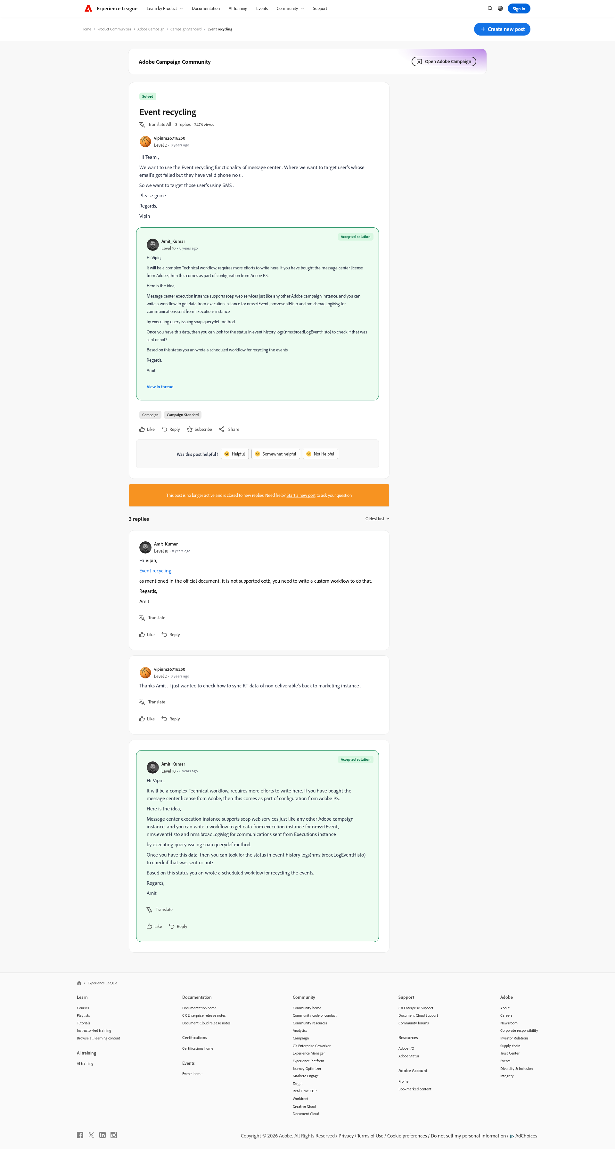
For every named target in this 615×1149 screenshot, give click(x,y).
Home (86, 29)
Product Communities (114, 29)
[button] (502, 29)
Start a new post (301, 495)
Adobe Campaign (150, 29)
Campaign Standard (185, 29)
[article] (257, 590)
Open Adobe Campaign (448, 61)
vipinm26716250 (169, 138)
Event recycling (155, 570)
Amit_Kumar (173, 241)
